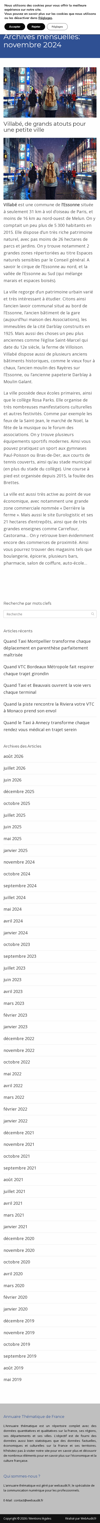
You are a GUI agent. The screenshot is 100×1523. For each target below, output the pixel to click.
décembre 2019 (18, 1321)
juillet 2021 (14, 1191)
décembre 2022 (18, 1038)
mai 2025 (12, 838)
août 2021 (13, 1179)
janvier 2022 (15, 1121)
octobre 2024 (16, 874)
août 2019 (13, 1368)
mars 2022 (13, 1097)
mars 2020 (13, 1285)
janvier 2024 (15, 932)
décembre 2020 (18, 1238)
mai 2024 (12, 909)
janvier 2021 (15, 1226)
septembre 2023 (19, 956)
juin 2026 (12, 780)
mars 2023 (13, 1003)
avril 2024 (13, 921)
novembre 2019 (18, 1332)
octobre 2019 (16, 1344)
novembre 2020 (18, 1250)
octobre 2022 (16, 1062)
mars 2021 (13, 1215)
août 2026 (13, 756)
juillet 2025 (14, 815)
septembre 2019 (19, 1356)
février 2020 (15, 1297)
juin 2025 (12, 826)
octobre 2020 (16, 1262)
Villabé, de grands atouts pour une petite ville (44, 127)
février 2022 (15, 1109)
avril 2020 (13, 1273)
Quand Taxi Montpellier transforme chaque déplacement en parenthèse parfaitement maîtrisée (47, 648)
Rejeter (36, 27)
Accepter (14, 27)
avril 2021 (13, 1203)
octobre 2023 (16, 944)
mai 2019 (12, 1379)
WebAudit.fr (88, 1518)
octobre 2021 (16, 1156)
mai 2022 (12, 1073)
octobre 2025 (16, 803)
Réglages (45, 18)
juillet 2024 (14, 897)
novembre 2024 (18, 862)
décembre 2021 (18, 1132)
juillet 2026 (14, 768)
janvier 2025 (15, 850)
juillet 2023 (14, 968)
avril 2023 (13, 991)
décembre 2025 (18, 791)
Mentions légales (40, 1518)
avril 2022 (13, 1085)
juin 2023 (12, 979)
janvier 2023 (15, 1026)
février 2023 (15, 1015)
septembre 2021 (19, 1168)
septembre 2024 (19, 885)
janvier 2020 (15, 1309)
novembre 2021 (18, 1144)
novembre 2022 (18, 1050)
